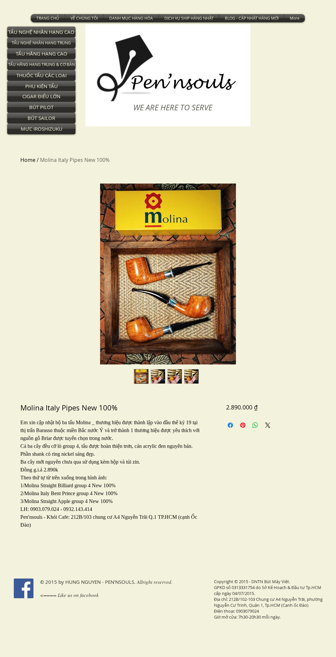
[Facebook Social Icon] (23, 588)
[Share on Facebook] (230, 425)
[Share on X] (268, 425)
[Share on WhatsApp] (255, 425)
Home (27, 160)
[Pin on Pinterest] (243, 425)
